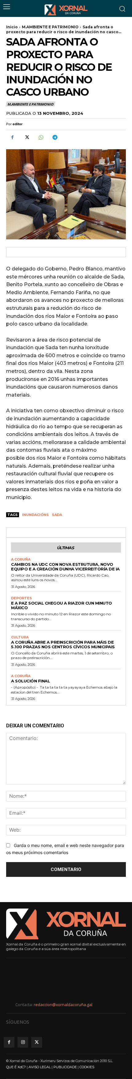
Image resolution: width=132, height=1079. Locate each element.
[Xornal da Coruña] (66, 10)
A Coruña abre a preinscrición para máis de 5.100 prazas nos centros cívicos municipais (63, 644)
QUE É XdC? (16, 1067)
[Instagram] (22, 1042)
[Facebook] (12, 137)
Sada (57, 515)
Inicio (12, 27)
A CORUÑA (20, 559)
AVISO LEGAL (40, 1067)
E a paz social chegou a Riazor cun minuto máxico (61, 605)
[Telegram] (55, 137)
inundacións (35, 515)
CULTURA (20, 637)
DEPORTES (21, 598)
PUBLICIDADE (65, 1067)
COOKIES (87, 1067)
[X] (26, 137)
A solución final (30, 680)
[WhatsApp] (40, 137)
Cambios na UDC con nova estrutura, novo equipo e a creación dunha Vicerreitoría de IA (65, 566)
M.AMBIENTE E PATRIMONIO (50, 27)
